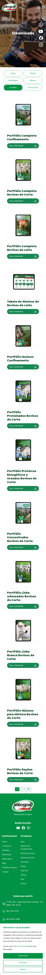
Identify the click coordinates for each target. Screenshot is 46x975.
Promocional (33, 88)
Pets (22, 879)
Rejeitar (23, 969)
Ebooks (33, 73)
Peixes (23, 866)
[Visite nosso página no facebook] (41, 38)
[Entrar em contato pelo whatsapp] (41, 24)
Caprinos (24, 871)
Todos (13, 73)
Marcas (33, 80)
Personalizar (23, 963)
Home (4, 842)
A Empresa (6, 846)
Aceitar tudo (23, 956)
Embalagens (13, 80)
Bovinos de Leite (27, 858)
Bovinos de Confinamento (26, 847)
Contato (5, 872)
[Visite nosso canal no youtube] (40, 31)
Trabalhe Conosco (9, 868)
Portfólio (13, 88)
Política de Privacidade (21, 946)
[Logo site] (16, 7)
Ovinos (23, 875)
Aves (23, 842)
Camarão (24, 862)
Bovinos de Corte (28, 853)
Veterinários (7, 859)
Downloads (6, 855)
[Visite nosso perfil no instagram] (41, 45)
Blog (4, 863)
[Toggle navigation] (39, 7)
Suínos (23, 884)
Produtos (5, 850)
